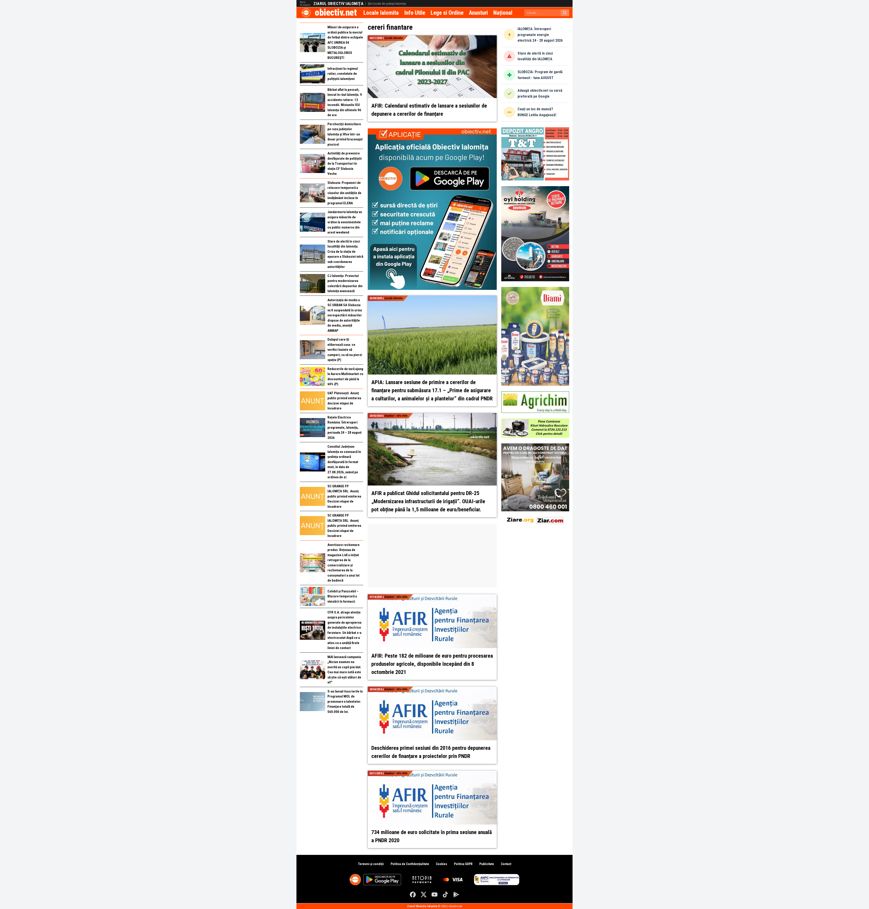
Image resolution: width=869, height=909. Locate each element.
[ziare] (520, 519)
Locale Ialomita (381, 12)
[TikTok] (445, 894)
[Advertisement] (432, 555)
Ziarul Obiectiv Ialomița (338, 4)
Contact (506, 864)
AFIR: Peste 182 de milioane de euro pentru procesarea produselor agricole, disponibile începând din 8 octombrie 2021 (432, 664)
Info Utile (414, 12)
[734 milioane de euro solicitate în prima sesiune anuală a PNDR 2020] (432, 773)
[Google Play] (456, 894)
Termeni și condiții (371, 864)
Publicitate (486, 864)
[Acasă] (306, 12)
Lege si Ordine (447, 12)
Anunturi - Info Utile (396, 415)
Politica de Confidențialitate (410, 864)
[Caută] (565, 12)
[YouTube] (434, 894)
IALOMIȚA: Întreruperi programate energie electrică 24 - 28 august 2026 (540, 35)
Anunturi (478, 12)
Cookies (441, 864)
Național (502, 12)
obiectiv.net (336, 12)
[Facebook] (413, 894)
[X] (424, 894)
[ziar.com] (550, 519)
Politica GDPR (463, 864)
